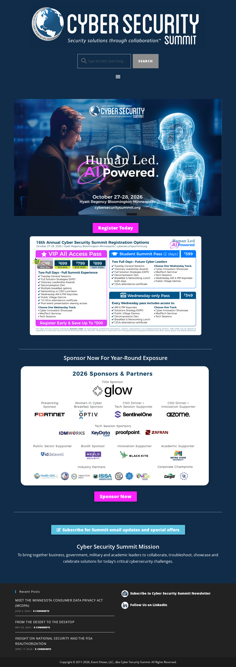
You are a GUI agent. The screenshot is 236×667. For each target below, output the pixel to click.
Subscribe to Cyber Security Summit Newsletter (170, 593)
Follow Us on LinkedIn (148, 605)
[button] (118, 77)
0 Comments (41, 611)
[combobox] (104, 61)
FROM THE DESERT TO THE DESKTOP (44, 622)
